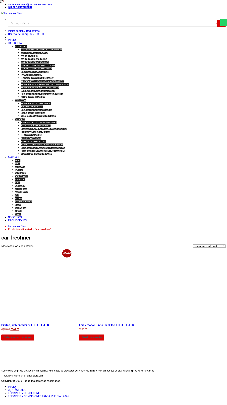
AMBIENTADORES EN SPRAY (34, 59)
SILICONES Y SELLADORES (33, 97)
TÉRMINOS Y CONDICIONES (24, 393)
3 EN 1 (17, 160)
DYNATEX (19, 170)
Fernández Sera (17, 226)
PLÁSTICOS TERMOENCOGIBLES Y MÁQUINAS (42, 145)
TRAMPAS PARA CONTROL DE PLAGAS (38, 116)
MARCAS (13, 157)
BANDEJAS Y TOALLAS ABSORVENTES (39, 122)
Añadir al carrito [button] (91, 337)
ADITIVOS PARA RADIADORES (34, 53)
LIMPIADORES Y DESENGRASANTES (37, 78)
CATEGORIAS (15, 43)
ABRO (17, 163)
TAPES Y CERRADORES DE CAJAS (36, 154)
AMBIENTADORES (29, 56)
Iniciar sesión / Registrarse (24, 30)
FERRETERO (20, 100)
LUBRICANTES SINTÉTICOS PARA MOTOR (40, 87)
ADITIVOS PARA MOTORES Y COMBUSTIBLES (41, 49)
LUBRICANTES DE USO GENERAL (36, 103)
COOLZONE (20, 167)
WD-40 (18, 214)
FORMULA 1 (20, 179)
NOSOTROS (15, 217)
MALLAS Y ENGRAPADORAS (33, 141)
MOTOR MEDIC (21, 192)
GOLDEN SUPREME (23, 201)
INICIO (12, 40)
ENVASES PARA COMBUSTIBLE (35, 72)
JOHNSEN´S (20, 186)
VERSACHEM (20, 208)
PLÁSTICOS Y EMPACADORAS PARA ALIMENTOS (43, 148)
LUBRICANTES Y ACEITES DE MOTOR (38, 91)
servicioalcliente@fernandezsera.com (30, 4)
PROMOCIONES (17, 220)
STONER (18, 198)
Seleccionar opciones (17, 337)
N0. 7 (17, 195)
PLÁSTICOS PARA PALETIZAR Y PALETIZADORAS (43, 151)
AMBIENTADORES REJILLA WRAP (36, 69)
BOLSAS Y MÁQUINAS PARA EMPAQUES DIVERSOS (44, 129)
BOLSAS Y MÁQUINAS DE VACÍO (36, 125)
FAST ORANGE (21, 176)
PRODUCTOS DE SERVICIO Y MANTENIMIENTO (42, 94)
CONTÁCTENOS (17, 390)
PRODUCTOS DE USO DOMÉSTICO (36, 110)
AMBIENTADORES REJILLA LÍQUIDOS (38, 65)
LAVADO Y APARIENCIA (31, 75)
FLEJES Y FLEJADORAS (31, 135)
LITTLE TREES (21, 189)
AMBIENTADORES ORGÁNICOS (35, 62)
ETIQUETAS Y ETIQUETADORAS (35, 132)
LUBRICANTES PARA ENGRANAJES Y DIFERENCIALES (45, 84)
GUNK (17, 183)
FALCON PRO (20, 173)
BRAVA (18, 205)
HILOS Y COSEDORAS (31, 138)
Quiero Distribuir (20, 7)
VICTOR (18, 211)
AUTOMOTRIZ (21, 46)
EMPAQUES (20, 119)
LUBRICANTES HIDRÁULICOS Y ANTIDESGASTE (42, 81)
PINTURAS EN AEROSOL (32, 107)
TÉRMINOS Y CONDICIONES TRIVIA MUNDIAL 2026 (38, 396)
